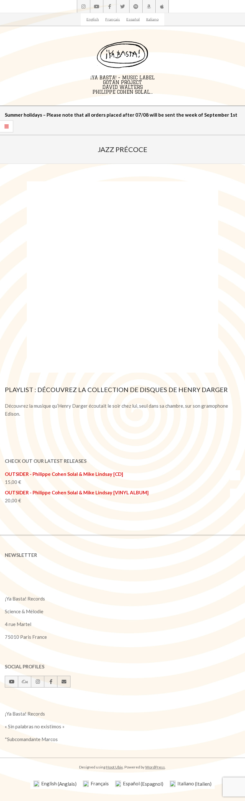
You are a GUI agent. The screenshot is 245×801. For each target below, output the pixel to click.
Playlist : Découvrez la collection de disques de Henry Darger (116, 389)
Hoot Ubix (114, 767)
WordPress (155, 767)
